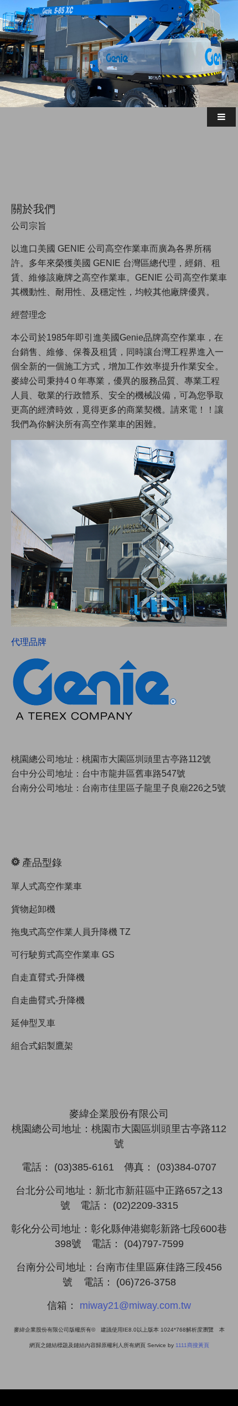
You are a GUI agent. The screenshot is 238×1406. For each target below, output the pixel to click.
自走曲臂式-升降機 (48, 1000)
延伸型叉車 (33, 1023)
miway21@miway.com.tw (135, 1305)
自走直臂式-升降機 (52, 977)
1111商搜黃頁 (192, 1345)
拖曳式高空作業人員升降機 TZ (71, 932)
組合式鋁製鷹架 (42, 1045)
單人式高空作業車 (46, 886)
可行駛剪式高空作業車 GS (63, 954)
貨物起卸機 (33, 909)
